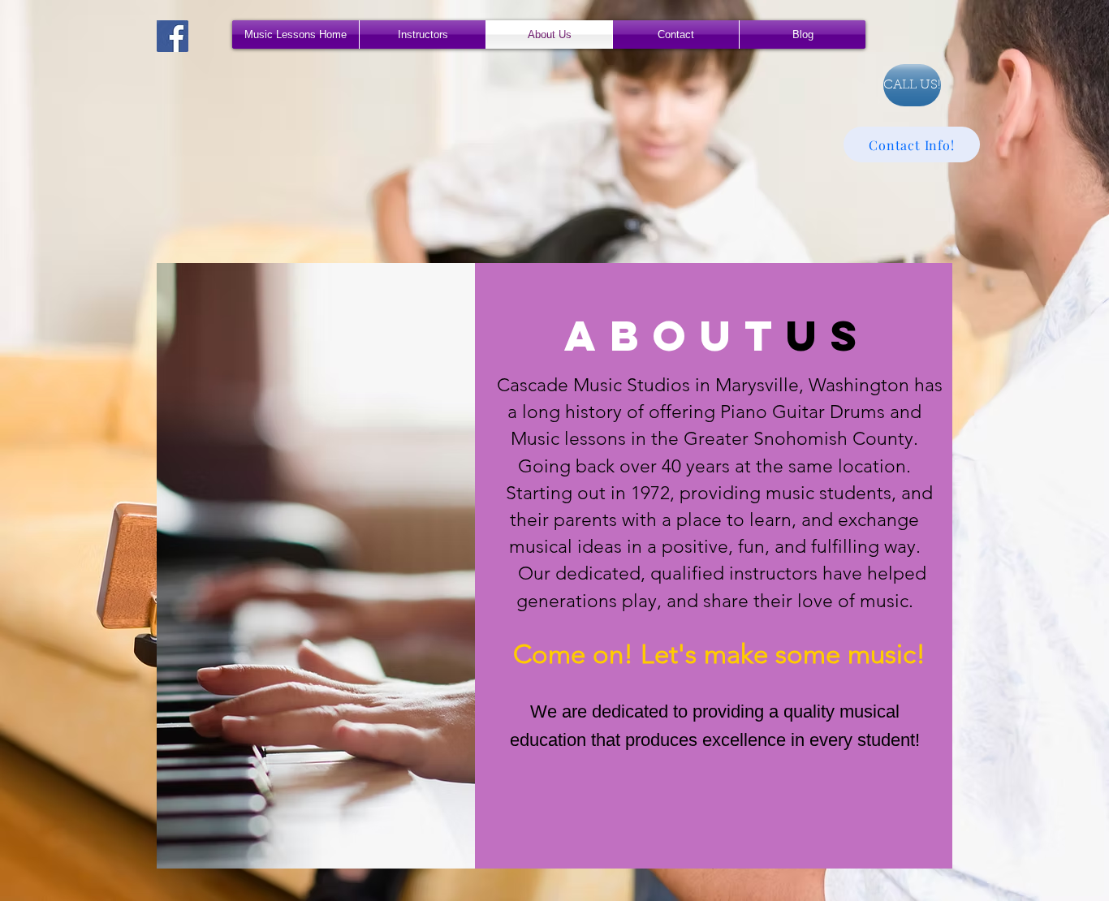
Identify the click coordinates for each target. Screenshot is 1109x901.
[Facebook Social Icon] (172, 36)
